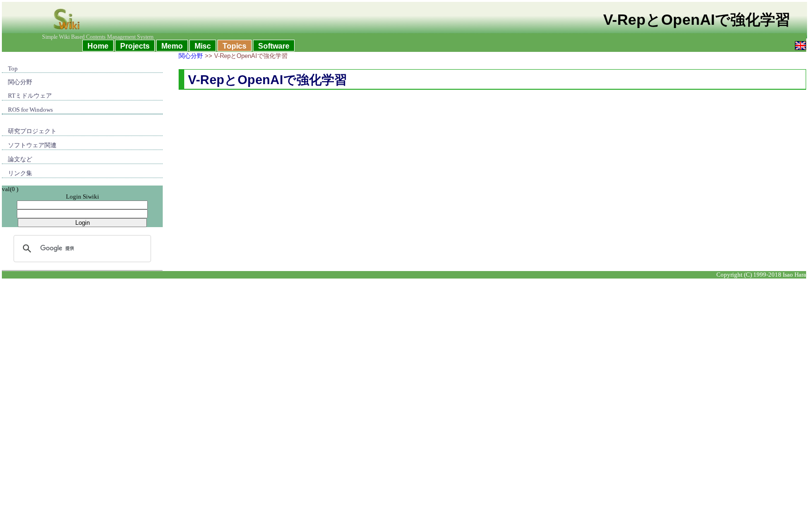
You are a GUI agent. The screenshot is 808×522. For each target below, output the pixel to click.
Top (13, 68)
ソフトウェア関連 (32, 145)
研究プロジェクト (32, 131)
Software (273, 46)
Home (97, 46)
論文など (20, 159)
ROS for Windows (30, 109)
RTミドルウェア (30, 95)
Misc (203, 46)
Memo (172, 46)
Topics (234, 46)
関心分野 (20, 82)
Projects (135, 46)
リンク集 (20, 173)
